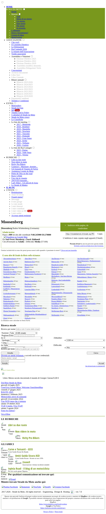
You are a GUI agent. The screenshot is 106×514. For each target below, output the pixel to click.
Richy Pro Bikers (18, 164)
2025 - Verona (22, 155)
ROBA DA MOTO (14, 9)
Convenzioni (16, 70)
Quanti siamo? (17, 197)
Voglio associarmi (18, 54)
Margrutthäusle (30, 293)
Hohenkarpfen (8, 281)
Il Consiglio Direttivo (20, 45)
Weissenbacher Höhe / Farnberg (88, 310)
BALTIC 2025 (7, 392)
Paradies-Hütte (56, 299)
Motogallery (16, 106)
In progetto (21, 28)
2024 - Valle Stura (24, 152)
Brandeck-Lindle (57, 265)
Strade (14, 12)
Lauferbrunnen (82, 286)
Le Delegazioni (17, 47)
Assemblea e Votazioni (21, 56)
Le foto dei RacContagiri (21, 148)
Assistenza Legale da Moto (22, 171)
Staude (79, 306)
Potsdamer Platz (82, 299)
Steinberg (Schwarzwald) (33, 308)
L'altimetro (15, 30)
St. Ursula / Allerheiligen (60, 306)
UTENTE (10, 190)
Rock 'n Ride (16, 176)
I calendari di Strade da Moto (23, 115)
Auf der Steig (8, 262)
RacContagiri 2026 (19, 49)
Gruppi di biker (17, 35)
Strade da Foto (17, 108)
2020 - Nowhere (23, 131)
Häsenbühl (55, 274)
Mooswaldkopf (56, 296)
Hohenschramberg (31, 281)
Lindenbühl (55, 289)
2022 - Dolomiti (23, 136)
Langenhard (55, 286)
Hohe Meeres (81, 293)
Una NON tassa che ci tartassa (13, 401)
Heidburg (6, 277)
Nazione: (5, 333)
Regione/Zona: (7, 335)
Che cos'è (15, 42)
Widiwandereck (8, 315)
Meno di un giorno (24, 19)
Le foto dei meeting (19, 122)
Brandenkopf (81, 265)
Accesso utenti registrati (21, 215)
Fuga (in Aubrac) (8, 410)
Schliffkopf (55, 303)
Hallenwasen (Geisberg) (33, 274)
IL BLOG (10, 187)
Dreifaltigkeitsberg (83, 267)
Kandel (79, 281)
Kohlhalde (7, 286)
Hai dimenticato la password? (95, 366)
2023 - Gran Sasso (24, 138)
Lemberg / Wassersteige (11, 289)
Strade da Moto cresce (20, 117)
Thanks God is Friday (20, 112)
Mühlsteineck (82, 296)
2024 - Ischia (22, 141)
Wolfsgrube (55, 315)
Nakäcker (6, 299)
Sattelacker (81, 301)
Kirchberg (28, 284)
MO (15, 110)
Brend (27, 267)
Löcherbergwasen (9, 293)
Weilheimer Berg (57, 311)
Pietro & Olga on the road (21, 173)
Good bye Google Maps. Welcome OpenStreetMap (22, 387)
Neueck (27, 299)
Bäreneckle (55, 262)
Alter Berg (28, 259)
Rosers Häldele (56, 301)
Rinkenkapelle (8, 301)
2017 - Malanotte (24, 124)
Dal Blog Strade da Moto (11, 383)
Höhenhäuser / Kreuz (84, 277)
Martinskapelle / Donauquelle (61, 293)
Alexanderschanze (9, 259)
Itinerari (14, 14)
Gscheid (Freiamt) (9, 274)
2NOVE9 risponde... (19, 180)
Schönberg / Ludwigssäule (86, 303)
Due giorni (21, 23)
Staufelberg (7, 308)
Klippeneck (55, 284)
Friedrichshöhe (30, 272)
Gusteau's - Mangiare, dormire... (24, 167)
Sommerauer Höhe (31, 306)
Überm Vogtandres (9, 311)
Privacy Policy (48, 512)
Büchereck (55, 267)
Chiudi (99, 238)
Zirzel (5, 318)
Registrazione (16, 192)
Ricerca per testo (8, 349)
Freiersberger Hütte (10, 272)
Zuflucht (28, 318)
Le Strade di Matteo (19, 185)
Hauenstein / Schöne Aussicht (87, 274)
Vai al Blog (5, 414)
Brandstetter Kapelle (10, 267)
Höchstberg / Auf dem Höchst (61, 276)
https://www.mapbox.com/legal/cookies (53, 504)
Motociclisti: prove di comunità (13, 397)
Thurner (80, 308)
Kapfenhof (7, 284)
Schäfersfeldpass (9, 303)
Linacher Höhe (30, 289)
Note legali (59, 512)
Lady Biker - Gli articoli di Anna (24, 183)
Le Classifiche (17, 119)
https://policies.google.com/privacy (53, 508)
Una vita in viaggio (19, 178)
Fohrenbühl (81, 269)
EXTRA (10, 103)
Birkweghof (29, 265)
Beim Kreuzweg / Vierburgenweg (88, 261)
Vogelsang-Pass (30, 311)
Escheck (54, 269)
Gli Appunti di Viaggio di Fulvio (24, 169)
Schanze (28, 303)
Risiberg (28, 301)
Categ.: (4, 343)
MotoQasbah (16, 37)
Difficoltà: (57, 345)
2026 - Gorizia (22, 145)
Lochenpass (81, 289)
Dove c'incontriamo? (19, 33)
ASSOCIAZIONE (14, 40)
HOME (9, 7)
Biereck (6, 265)
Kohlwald (28, 286)
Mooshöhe (28, 296)
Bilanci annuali (17, 80)
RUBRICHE (11, 157)
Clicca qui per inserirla (69, 250)
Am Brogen (55, 259)
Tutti (18, 16)
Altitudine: (57, 338)
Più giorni (21, 26)
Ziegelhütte (81, 315)
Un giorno (21, 21)
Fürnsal (54, 272)
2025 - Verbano (23, 143)
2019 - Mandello (23, 129)
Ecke (26, 269)
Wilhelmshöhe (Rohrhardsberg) (36, 314)
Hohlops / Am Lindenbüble (60, 280)
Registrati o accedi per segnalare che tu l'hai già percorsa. (89, 246)
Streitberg (54, 308)
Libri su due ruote (18, 160)
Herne (27, 277)
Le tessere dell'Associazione (22, 51)
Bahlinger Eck (30, 262)
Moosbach (7, 296)
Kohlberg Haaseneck (84, 284)
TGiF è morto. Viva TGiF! (12, 406)
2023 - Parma (22, 150)
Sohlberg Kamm (9, 306)
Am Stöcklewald (83, 259)
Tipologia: (5, 340)
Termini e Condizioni (20, 101)
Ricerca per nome (8, 329)
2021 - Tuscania (23, 134)
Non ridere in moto (19, 162)
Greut (79, 272)
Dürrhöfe (6, 269)
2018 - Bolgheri (23, 127)
